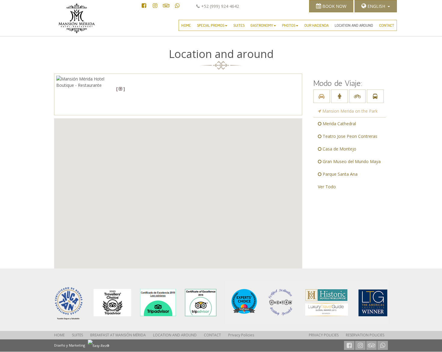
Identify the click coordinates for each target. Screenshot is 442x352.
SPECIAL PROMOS (210, 25)
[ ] (120, 89)
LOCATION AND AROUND (354, 25)
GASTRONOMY (261, 25)
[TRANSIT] (375, 96)
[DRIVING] (321, 96)
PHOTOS (288, 25)
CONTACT (386, 25)
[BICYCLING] (357, 96)
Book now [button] (333, 6)
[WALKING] (339, 96)
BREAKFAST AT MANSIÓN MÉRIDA (118, 335)
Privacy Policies (241, 335)
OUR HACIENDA (316, 25)
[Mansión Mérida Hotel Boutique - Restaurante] (135, 303)
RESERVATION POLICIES (365, 335)
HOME (186, 25)
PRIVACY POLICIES (324, 335)
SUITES (238, 25)
